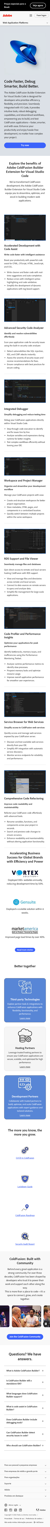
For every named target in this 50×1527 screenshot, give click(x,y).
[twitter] (15, 1510)
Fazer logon (41, 15)
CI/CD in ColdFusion (25, 1158)
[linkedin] (20, 1510)
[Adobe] (7, 15)
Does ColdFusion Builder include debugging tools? (21, 1421)
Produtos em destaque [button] (13, 1496)
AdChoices (39, 1522)
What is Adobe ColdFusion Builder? (23, 1370)
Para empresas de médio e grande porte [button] (21, 1471)
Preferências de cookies (34, 1519)
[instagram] (10, 1510)
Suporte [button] (7, 1483)
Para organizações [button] (11, 1477)
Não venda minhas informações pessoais (18, 1522)
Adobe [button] (7, 1490)
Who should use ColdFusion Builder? (23, 1445)
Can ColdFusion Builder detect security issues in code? (20, 1434)
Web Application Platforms (15, 22)
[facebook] (5, 1510)
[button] (31, 15)
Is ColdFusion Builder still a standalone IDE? (19, 1382)
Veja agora (38, 5)
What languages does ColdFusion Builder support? (22, 1395)
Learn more (25, 1018)
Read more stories (25, 950)
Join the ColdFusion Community (25, 1336)
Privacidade (8, 1519)
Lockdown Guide (25, 1186)
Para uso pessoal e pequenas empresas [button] (20, 1465)
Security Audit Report (25, 1244)
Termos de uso (19, 1519)
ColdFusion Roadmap (25, 1215)
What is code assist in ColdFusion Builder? (21, 1408)
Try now (25, 145)
